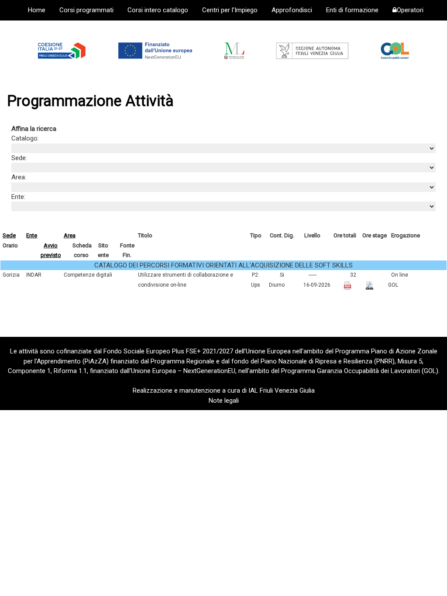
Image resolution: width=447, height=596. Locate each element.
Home (36, 10)
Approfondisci (292, 10)
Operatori (410, 10)
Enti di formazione (352, 10)
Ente (31, 235)
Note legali (224, 400)
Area (70, 235)
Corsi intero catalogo (157, 10)
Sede (9, 235)
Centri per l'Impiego (230, 10)
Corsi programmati (86, 10)
